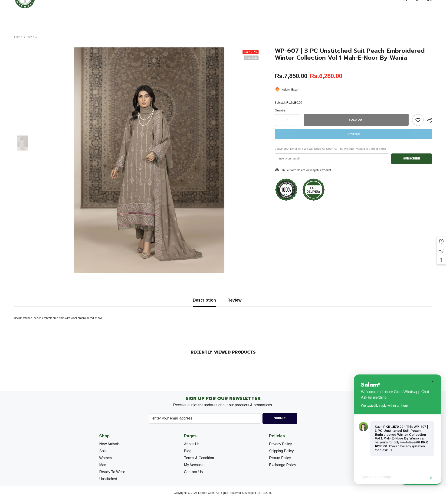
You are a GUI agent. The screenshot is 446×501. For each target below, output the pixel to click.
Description (204, 300)
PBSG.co (266, 492)
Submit (280, 418)
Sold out (356, 119)
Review (234, 300)
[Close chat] (432, 381)
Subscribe (411, 158)
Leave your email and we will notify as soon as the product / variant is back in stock (330, 148)
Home (18, 37)
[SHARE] (428, 120)
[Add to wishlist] (418, 120)
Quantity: (280, 110)
